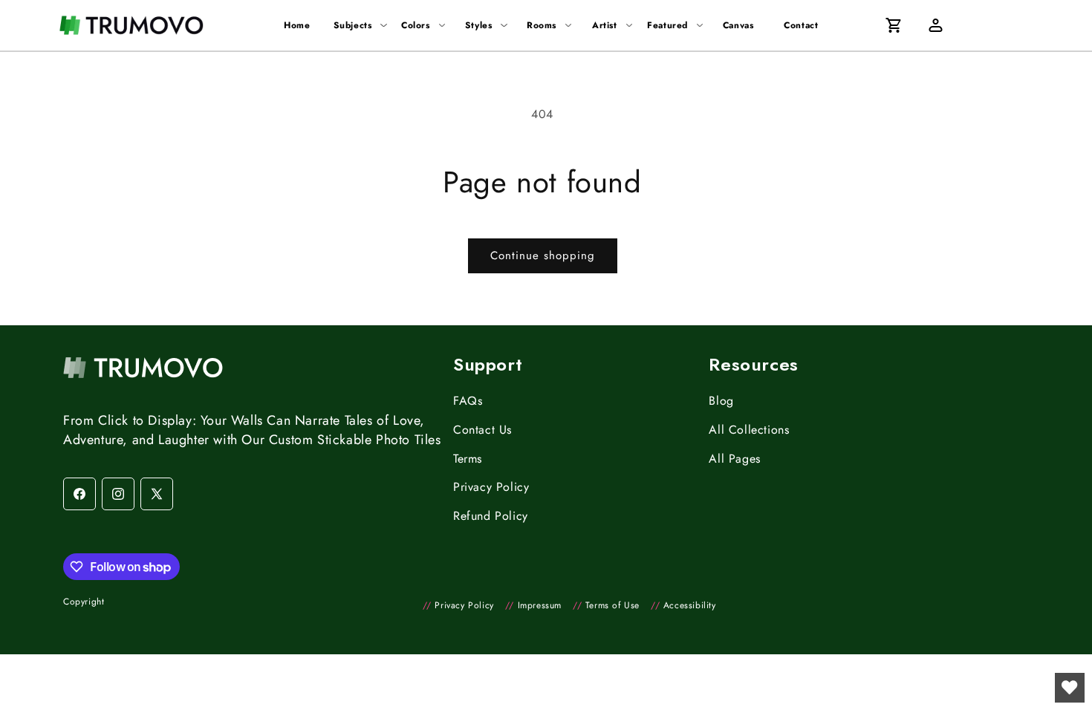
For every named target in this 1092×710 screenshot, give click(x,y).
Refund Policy (490, 515)
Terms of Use (606, 605)
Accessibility (683, 605)
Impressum (533, 605)
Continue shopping (542, 255)
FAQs (467, 400)
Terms (467, 458)
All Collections (749, 429)
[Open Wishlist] (1070, 688)
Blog (721, 400)
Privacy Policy (491, 486)
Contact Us (482, 429)
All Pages (734, 458)
